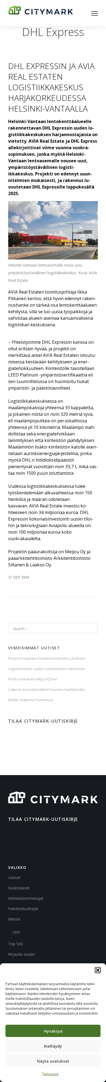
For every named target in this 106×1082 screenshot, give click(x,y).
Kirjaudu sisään (21, 954)
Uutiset (14, 877)
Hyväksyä (53, 1031)
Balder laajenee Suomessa (30, 699)
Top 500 (15, 943)
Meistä (14, 919)
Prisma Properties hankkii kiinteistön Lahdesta (46, 658)
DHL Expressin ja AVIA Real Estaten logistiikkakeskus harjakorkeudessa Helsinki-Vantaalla (51, 87)
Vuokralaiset (19, 887)
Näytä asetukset (53, 1061)
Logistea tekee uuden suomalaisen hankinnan (46, 668)
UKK (16, 932)
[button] (98, 970)
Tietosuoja (50, 1074)
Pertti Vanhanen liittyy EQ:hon (32, 679)
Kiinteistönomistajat (25, 898)
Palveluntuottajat (23, 908)
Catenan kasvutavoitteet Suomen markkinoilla (46, 689)
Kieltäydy (53, 1046)
